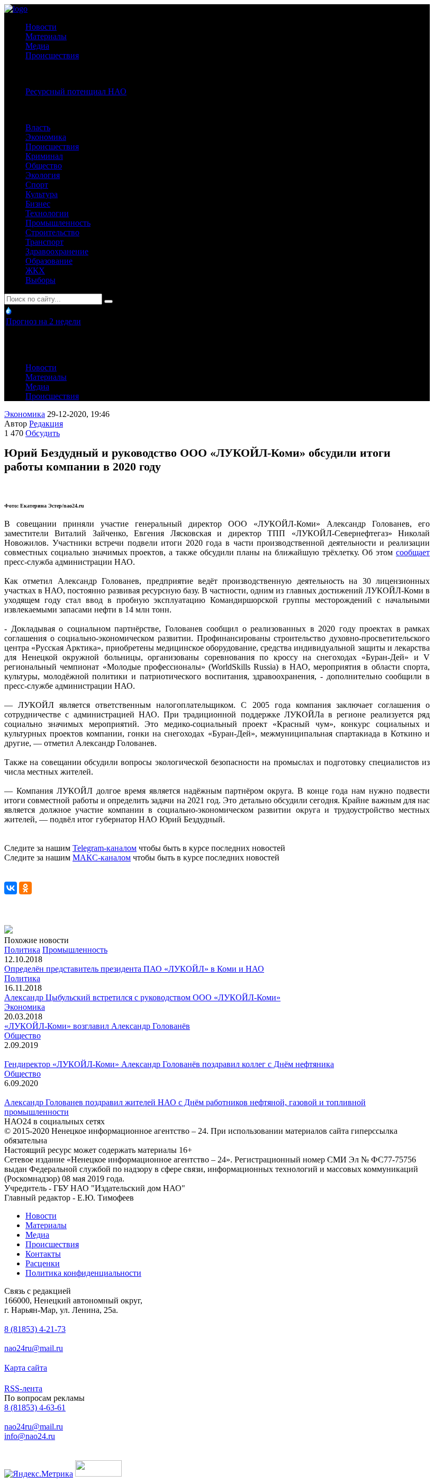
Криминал (44, 156)
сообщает (413, 552)
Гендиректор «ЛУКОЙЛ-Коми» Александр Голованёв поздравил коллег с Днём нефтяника (169, 1064)
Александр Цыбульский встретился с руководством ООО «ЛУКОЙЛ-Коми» (142, 997)
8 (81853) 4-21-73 (35, 1329)
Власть (37, 127)
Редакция (46, 423)
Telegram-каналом (105, 847)
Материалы (46, 36)
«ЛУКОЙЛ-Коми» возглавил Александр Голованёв (97, 1026)
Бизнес (37, 203)
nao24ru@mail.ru (33, 1348)
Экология (42, 175)
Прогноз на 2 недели (43, 321)
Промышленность (58, 222)
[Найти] (108, 301)
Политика (22, 949)
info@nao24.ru (29, 1436)
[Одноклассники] (25, 888)
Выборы (40, 280)
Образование (49, 260)
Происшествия (52, 55)
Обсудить (42, 433)
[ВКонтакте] (10, 888)
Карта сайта (25, 1367)
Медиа (37, 45)
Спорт (36, 184)
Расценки (42, 1263)
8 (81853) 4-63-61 (35, 1407)
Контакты (43, 1253)
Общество (43, 165)
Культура (41, 194)
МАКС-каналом (102, 857)
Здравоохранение (56, 251)
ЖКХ (35, 270)
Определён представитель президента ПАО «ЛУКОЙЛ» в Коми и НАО (134, 968)
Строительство (52, 232)
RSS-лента (23, 1388)
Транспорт (44, 241)
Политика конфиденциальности (83, 1272)
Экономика (45, 136)
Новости (41, 26)
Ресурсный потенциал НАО (75, 91)
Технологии (47, 213)
